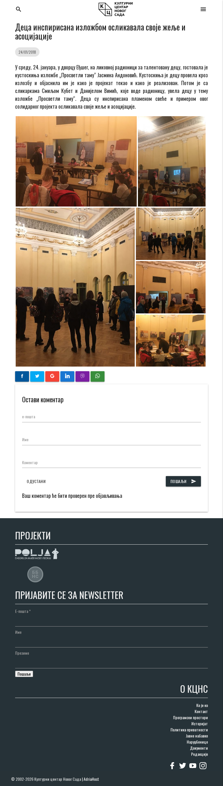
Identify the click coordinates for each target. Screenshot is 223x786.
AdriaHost (91, 779)
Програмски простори (190, 717)
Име (25, 439)
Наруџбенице (197, 742)
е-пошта (28, 416)
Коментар (30, 462)
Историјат (199, 723)
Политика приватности (189, 729)
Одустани (36, 481)
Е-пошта (23, 611)
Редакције (199, 754)
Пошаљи (183, 481)
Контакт (201, 711)
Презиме (22, 653)
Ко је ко (202, 705)
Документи (199, 748)
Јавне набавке (197, 736)
